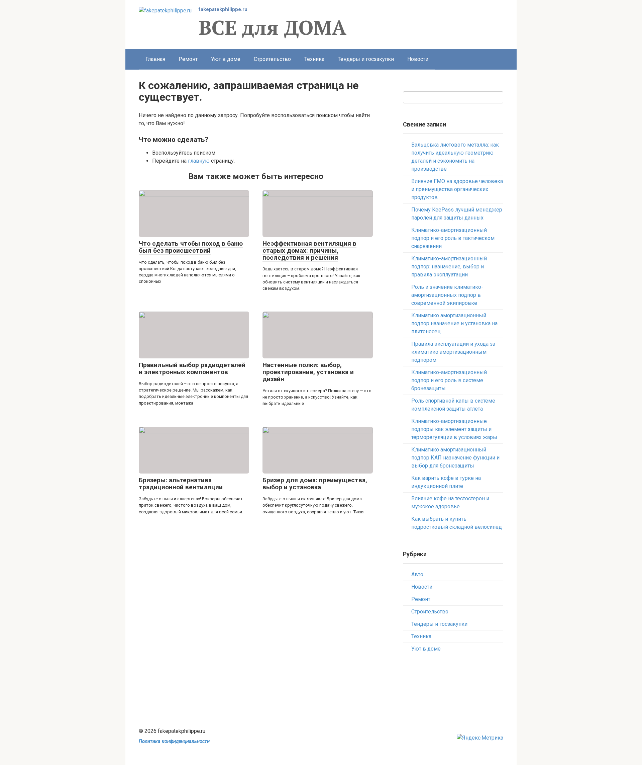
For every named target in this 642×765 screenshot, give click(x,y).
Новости (417, 59)
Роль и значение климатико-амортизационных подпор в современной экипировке (447, 295)
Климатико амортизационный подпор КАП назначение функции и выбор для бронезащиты (455, 457)
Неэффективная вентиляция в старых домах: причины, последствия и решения (309, 250)
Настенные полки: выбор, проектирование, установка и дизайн (308, 372)
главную (199, 161)
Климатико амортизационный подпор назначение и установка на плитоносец (454, 323)
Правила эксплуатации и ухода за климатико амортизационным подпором (453, 352)
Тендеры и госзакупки (366, 59)
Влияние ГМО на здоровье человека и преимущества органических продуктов (457, 189)
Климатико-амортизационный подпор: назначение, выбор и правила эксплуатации (449, 266)
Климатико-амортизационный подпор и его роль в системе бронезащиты (449, 380)
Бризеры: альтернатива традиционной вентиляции (181, 483)
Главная (155, 59)
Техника (314, 59)
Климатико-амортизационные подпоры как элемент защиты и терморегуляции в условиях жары (454, 429)
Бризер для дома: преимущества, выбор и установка (314, 483)
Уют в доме (225, 59)
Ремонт (188, 59)
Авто (417, 574)
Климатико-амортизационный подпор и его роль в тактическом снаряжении (453, 238)
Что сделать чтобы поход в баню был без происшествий (191, 247)
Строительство (272, 59)
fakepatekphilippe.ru (223, 9)
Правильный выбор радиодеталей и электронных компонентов (192, 368)
